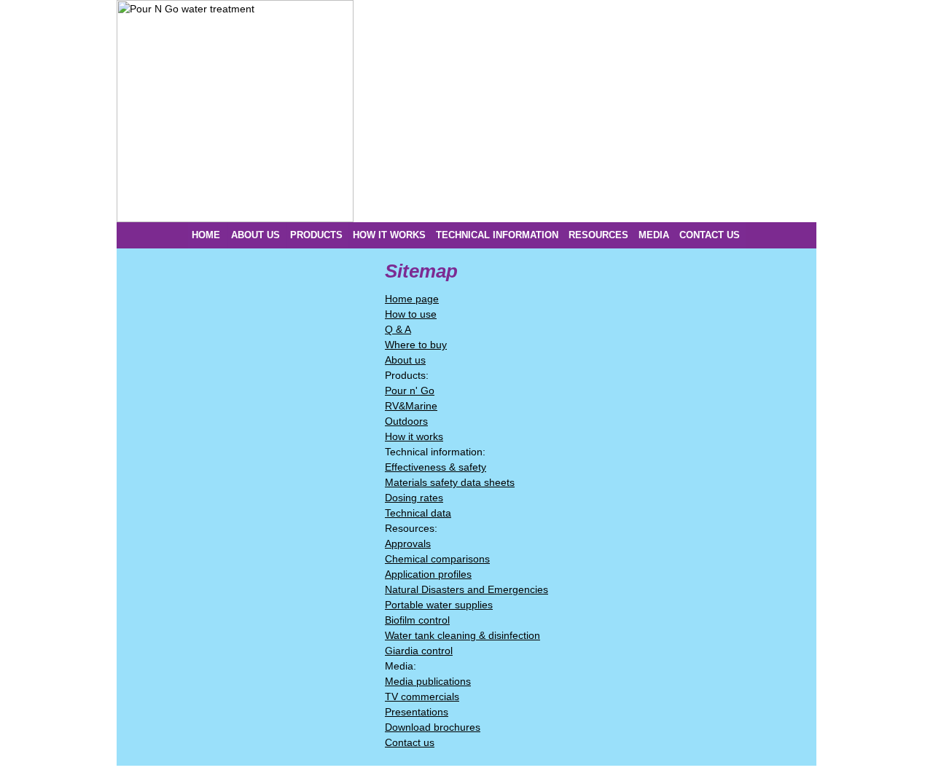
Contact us (409, 742)
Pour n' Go (409, 390)
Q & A (398, 329)
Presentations (416, 712)
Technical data (418, 513)
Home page (412, 299)
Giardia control (419, 650)
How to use (411, 314)
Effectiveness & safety (435, 467)
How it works (414, 436)
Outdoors (406, 421)
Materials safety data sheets (450, 482)
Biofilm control (417, 620)
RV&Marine (411, 406)
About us (405, 360)
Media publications (428, 681)
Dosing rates (414, 497)
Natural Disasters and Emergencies (466, 589)
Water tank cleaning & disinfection (462, 635)
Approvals (408, 543)
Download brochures (432, 727)
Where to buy (416, 344)
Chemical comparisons (437, 559)
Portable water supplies (439, 605)
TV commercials (422, 696)
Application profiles (428, 574)
